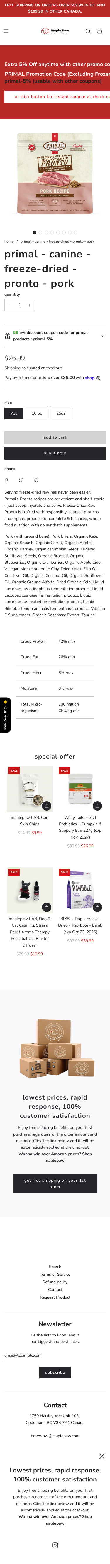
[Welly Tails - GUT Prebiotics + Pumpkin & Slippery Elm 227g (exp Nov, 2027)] (80, 789)
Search (55, 1267)
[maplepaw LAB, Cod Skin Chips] (30, 789)
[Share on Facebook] (6, 480)
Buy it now (55, 453)
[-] (10, 305)
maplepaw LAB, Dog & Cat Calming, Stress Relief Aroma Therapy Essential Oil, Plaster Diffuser (30, 932)
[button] (34, 232)
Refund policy (55, 1282)
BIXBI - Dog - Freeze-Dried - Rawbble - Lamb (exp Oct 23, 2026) (80, 925)
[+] (29, 305)
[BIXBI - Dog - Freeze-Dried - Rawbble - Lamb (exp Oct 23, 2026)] (80, 890)
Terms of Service (55, 1274)
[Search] (88, 31)
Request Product (55, 1297)
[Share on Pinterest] (36, 480)
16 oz (37, 413)
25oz (60, 413)
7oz (14, 413)
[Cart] (100, 31)
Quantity (12, 294)
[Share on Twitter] (21, 480)
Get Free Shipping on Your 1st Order (55, 1184)
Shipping (12, 368)
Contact (55, 1289)
